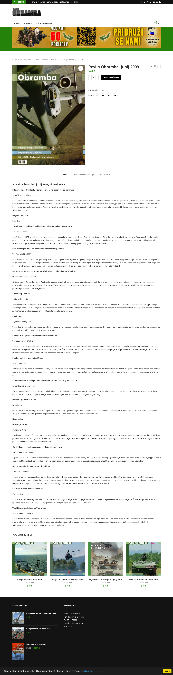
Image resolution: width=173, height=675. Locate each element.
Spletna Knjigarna (44, 23)
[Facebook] (141, 2)
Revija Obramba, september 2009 (67, 579)
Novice (27, 23)
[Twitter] (144, 2)
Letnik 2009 (55, 59)
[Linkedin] (150, 2)
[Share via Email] (115, 95)
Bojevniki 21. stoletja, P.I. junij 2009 (105, 579)
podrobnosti (87, 671)
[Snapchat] (157, 2)
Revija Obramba (42, 59)
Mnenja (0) (104, 174)
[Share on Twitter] (103, 95)
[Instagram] (147, 2)
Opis (65, 174)
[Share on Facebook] (97, 95)
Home (14, 59)
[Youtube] (154, 2)
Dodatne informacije (83, 174)
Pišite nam (68, 626)
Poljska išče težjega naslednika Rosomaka (50, 2)
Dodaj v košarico (111, 77)
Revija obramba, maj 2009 (29, 579)
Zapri (167, 671)
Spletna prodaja (26, 59)
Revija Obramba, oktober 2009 (143, 579)
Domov (17, 23)
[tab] (65, 174)
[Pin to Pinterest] (109, 95)
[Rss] (160, 2)
